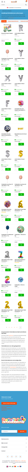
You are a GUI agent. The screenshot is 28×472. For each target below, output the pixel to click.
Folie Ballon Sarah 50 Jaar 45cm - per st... (6, 210)
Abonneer (22, 431)
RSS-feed (24, 460)
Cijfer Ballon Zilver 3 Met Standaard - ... (7, 260)
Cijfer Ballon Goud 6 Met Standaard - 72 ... (20, 210)
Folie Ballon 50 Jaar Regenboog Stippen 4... (20, 109)
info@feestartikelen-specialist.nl (6, 409)
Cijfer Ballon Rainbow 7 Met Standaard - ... (20, 260)
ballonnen (11, 335)
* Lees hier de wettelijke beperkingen (8, 433)
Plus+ (19, 460)
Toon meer (11, 18)
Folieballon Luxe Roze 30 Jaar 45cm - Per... (7, 59)
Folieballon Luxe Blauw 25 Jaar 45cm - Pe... (7, 235)
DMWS (16, 460)
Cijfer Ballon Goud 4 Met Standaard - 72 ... (20, 310)
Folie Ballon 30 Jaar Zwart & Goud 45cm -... (6, 134)
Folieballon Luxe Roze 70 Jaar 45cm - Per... (7, 185)
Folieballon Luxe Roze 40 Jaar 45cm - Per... (20, 185)
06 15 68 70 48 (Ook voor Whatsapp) (7, 407)
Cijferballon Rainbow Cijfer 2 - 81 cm (6, 285)
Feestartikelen (13, 367)
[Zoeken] (26, 4)
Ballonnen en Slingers (7, 11)
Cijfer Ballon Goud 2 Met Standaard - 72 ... (7, 310)
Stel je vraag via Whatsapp (9, 403)
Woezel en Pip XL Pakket (7, 33)
